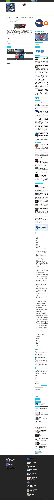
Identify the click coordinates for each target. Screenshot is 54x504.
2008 (36, 345)
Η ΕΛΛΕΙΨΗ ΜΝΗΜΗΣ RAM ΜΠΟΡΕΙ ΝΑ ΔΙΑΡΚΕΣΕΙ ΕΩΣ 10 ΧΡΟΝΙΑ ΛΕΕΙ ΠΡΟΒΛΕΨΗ (43, 168)
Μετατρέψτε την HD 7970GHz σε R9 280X (40, 297)
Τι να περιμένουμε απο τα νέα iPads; (40, 273)
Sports (35, 378)
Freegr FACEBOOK (37, 382)
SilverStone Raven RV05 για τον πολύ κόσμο (41, 307)
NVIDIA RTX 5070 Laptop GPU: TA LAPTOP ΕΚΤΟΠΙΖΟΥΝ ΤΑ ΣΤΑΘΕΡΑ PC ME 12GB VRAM (43, 66)
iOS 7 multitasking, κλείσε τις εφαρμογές (40, 254)
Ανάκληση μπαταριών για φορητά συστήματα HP (33, 458)
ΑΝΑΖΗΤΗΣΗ (25, 14)
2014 (36, 245)
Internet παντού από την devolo (39, 287)
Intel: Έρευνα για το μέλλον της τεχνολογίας (41, 258)
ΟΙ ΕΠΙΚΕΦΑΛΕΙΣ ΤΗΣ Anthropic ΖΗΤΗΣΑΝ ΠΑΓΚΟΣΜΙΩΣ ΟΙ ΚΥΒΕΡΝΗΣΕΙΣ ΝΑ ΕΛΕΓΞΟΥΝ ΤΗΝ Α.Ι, (41, 135)
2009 (36, 344)
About (35, 233)
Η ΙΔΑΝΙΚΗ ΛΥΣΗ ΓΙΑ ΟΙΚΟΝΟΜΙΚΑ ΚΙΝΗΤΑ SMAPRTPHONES (11, 464)
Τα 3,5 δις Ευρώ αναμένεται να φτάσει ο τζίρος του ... (42, 325)
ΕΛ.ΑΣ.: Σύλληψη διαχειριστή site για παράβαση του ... (42, 260)
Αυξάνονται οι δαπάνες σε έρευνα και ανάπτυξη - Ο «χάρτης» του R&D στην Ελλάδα (40, 354)
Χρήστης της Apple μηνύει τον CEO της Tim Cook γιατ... (42, 270)
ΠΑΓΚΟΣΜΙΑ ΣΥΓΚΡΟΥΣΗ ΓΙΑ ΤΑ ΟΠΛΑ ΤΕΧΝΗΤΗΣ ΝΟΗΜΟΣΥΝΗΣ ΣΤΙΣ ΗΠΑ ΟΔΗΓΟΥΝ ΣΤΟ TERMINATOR (43, 209)
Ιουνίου (37, 338)
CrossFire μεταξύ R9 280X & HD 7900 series (41, 301)
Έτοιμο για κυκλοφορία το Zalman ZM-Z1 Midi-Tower (41, 309)
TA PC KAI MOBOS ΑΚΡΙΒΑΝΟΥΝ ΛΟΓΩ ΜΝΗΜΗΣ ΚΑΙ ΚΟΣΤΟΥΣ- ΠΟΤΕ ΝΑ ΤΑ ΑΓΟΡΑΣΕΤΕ (43, 160)
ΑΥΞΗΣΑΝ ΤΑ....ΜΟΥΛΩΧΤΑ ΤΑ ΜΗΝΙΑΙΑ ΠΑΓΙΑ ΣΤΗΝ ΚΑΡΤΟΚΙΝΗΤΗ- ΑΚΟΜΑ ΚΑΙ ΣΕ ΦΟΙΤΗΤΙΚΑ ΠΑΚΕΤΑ (12, 468)
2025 (36, 237)
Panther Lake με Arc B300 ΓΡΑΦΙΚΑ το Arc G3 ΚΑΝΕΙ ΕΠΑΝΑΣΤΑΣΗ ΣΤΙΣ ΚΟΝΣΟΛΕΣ (43, 58)
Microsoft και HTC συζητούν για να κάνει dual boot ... (42, 315)
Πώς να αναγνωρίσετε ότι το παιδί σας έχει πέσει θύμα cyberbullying (33, 478)
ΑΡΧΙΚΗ (7, 14)
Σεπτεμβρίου (37, 336)
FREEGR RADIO (10, 14)
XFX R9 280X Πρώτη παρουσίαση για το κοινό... (41, 335)
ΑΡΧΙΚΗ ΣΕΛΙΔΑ (37, 383)
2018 (36, 242)
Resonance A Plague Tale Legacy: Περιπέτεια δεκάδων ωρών (41, 371)
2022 (36, 239)
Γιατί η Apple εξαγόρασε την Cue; (39, 311)
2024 (36, 238)
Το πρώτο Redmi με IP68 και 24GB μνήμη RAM (40, 357)
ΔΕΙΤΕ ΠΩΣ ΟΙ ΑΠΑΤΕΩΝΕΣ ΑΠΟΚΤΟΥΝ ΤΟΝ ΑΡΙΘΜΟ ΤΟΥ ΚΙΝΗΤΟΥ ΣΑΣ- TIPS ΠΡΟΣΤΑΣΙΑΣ (33, 486)
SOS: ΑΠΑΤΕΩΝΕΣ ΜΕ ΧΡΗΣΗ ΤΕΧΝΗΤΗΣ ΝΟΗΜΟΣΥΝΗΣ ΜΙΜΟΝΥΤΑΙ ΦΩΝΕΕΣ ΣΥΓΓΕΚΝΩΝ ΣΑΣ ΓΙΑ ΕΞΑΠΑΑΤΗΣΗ (12, 459)
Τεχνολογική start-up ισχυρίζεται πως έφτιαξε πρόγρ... (42, 250)
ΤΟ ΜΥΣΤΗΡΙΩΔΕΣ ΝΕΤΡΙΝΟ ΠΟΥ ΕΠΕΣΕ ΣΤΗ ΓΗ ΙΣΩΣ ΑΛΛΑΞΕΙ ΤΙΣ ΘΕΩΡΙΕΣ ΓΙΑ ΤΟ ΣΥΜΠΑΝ (43, 217)
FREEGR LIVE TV (37, 381)
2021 (36, 240)
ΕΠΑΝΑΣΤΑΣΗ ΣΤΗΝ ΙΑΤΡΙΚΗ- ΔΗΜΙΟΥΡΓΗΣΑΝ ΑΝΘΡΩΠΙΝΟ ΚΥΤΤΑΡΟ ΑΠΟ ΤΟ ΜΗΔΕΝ (43, 201)
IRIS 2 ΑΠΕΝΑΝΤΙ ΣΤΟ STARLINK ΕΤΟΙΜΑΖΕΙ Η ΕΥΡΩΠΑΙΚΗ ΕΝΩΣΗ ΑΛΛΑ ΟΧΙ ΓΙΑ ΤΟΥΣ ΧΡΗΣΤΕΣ (43, 186)
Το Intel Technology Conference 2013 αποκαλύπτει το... (42, 323)
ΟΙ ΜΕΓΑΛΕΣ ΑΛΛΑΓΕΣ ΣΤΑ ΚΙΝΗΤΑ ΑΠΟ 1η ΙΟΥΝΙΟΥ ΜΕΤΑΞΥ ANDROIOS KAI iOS (33, 490)
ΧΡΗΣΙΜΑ (17, 14)
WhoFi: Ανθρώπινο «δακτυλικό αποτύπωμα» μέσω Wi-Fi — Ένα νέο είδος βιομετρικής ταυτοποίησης (41, 362)
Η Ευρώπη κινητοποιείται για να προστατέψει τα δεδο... (42, 274)
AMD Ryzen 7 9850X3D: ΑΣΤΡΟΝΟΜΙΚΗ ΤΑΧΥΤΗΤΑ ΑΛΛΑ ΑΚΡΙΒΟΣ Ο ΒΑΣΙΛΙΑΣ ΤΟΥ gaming (43, 90)
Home (35, 232)
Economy (36, 377)
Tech (22, 14)
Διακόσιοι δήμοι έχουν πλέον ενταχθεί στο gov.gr (40, 355)
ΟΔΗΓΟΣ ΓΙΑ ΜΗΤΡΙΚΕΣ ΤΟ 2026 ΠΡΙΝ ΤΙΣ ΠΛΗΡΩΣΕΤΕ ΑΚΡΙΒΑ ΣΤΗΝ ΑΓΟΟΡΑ (43, 153)
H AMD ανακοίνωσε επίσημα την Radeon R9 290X (41, 262)
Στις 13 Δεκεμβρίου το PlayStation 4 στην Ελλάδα (41, 318)
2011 (36, 343)
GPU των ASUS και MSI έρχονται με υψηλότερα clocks (33, 462)
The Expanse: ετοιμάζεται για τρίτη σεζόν (33, 481)
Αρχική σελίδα (36, 349)
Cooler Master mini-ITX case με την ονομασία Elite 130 (42, 319)
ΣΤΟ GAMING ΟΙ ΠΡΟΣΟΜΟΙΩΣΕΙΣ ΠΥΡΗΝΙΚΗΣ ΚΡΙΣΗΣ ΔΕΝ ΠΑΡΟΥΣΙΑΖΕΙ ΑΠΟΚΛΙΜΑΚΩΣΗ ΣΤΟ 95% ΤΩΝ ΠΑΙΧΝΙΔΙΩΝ (41, 81)
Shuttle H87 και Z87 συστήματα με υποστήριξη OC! (41, 280)
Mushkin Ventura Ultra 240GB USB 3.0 (40, 313)
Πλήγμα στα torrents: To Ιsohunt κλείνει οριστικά (41, 278)
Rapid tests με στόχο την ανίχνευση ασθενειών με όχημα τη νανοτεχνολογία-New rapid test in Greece (33, 474)
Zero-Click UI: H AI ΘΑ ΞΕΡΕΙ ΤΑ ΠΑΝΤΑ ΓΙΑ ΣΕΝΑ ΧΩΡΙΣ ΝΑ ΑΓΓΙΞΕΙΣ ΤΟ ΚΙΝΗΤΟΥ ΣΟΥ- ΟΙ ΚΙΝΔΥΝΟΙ (43, 119)
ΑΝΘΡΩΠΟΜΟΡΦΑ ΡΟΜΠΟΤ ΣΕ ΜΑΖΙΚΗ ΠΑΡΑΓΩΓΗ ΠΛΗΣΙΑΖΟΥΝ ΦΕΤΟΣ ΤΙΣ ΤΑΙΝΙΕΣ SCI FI (43, 194)
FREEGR (14, 14)
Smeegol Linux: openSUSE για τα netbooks (33, 469)
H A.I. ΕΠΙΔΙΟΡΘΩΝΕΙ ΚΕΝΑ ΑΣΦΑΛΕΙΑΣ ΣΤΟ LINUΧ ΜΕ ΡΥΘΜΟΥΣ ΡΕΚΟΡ (43, 127)
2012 (36, 342)
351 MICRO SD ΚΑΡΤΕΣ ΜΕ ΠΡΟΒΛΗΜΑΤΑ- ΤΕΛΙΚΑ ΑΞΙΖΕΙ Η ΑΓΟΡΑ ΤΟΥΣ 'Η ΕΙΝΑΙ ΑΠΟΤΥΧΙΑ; (43, 145)
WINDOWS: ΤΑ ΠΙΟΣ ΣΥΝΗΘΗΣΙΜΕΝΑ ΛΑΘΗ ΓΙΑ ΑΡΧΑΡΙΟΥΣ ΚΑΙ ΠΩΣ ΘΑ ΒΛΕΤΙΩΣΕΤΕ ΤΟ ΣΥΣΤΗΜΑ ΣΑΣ (41, 111)
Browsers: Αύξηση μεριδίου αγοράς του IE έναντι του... (42, 322)
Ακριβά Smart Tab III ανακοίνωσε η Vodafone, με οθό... (42, 289)
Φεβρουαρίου (37, 341)
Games (20, 14)
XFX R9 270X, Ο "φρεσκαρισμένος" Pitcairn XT (41, 303)
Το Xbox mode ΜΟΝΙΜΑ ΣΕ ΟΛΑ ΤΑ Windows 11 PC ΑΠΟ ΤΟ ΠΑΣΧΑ (43, 73)
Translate (40, 453)
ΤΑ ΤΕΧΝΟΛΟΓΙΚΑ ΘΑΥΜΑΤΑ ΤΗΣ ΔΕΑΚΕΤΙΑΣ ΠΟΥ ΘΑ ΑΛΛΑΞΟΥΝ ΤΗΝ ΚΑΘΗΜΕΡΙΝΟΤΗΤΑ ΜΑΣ (33, 494)
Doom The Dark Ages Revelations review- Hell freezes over (41, 370)
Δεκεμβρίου (37, 246)
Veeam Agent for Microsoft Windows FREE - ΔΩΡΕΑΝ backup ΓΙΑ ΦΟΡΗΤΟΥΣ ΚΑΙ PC (43, 103)
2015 (36, 244)
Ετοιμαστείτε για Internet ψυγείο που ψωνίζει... (33, 466)
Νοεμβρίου (37, 247)
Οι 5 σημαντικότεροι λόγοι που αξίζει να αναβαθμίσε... (42, 276)
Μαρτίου (37, 340)
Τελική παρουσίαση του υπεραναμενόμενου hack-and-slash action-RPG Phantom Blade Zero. (41, 369)
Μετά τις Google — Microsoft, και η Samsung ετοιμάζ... (42, 259)
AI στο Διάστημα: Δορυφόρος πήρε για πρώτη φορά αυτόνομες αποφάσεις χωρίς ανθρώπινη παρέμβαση (40, 363)
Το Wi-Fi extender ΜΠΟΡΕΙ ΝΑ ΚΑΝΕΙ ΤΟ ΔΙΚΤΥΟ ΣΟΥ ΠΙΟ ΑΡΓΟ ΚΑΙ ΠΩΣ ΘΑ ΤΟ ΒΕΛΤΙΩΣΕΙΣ (43, 175)
